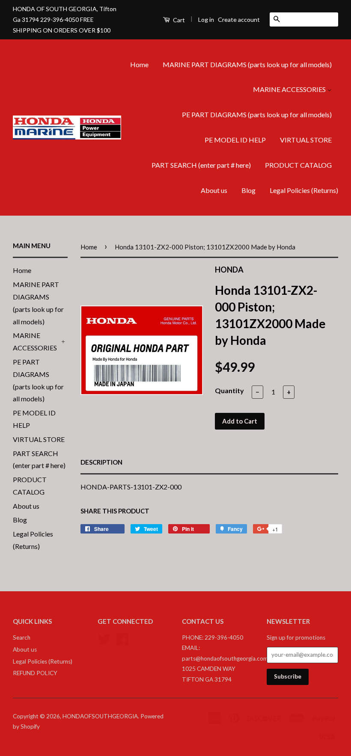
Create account (239, 19)
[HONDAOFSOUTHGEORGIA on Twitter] (104, 637)
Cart (178, 20)
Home (139, 64)
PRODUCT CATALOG (298, 165)
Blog (248, 190)
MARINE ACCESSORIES (290, 89)
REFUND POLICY (35, 673)
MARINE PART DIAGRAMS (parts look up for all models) (247, 64)
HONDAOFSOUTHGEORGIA (100, 716)
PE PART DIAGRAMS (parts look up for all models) (257, 114)
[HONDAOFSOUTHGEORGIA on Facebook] (122, 637)
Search (21, 637)
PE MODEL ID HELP (235, 140)
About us (214, 190)
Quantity (229, 390)
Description (101, 462)
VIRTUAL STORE (306, 140)
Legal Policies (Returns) (304, 190)
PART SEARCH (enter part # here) (201, 165)
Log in (206, 19)
